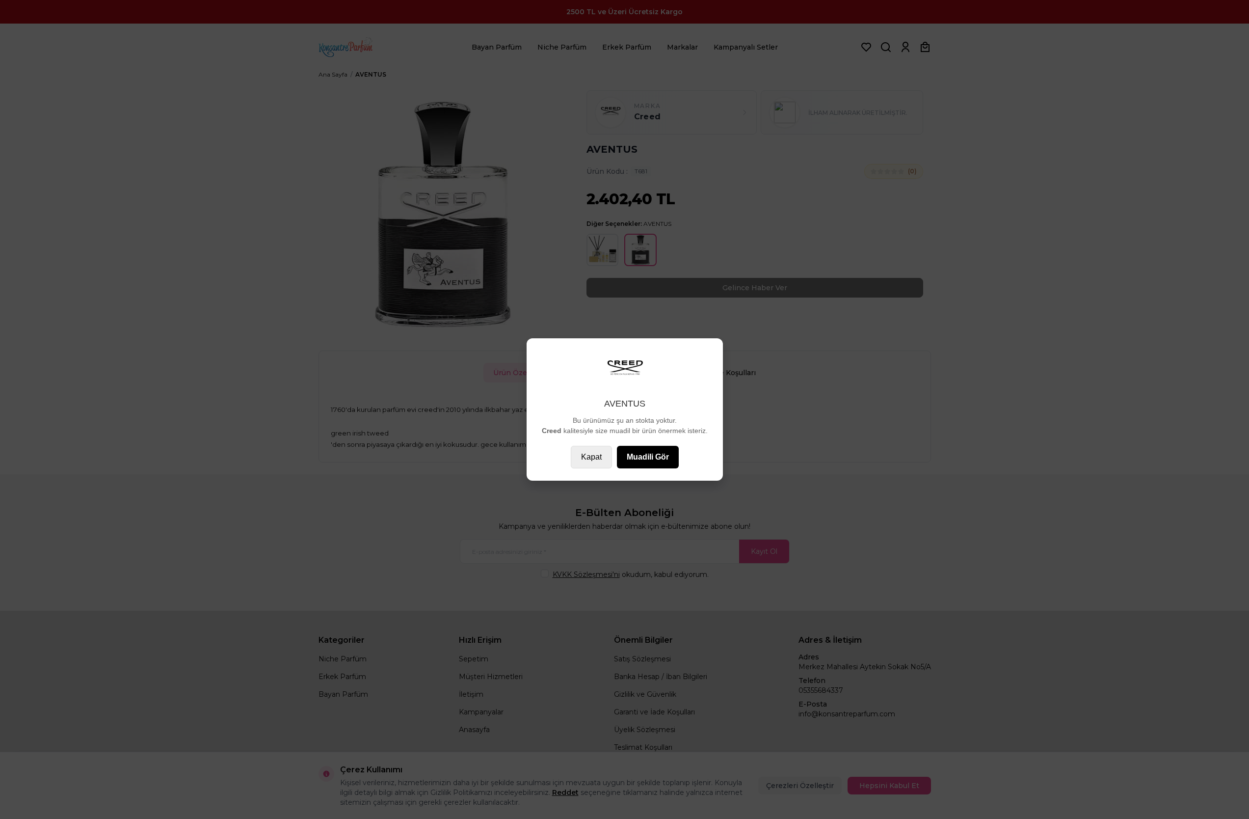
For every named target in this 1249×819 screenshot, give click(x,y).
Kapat (591, 457)
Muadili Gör (648, 457)
